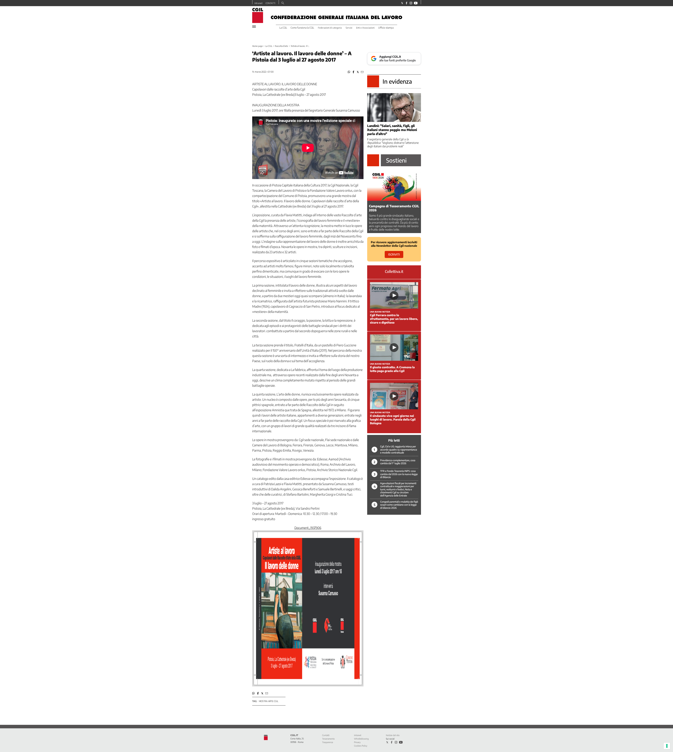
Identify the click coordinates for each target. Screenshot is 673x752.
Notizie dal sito (393, 735)
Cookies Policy (360, 745)
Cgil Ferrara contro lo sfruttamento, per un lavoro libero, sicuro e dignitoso (394, 318)
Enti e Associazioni (365, 27)
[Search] (282, 3)
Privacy (357, 742)
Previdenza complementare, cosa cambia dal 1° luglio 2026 (397, 462)
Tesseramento (328, 738)
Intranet (258, 3)
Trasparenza (327, 742)
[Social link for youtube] (415, 3)
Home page (257, 46)
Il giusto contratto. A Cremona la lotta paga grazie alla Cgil (392, 369)
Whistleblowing (361, 738)
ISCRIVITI (394, 254)
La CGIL (268, 46)
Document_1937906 (307, 528)
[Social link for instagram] (411, 3)
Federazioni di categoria (330, 27)
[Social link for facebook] (406, 3)
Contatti (325, 735)
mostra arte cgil (268, 701)
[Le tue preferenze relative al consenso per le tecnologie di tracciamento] (667, 746)
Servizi (349, 27)
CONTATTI (270, 3)
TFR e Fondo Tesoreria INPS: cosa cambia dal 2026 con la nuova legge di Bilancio (399, 474)
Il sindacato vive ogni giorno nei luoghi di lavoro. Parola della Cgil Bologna (393, 419)
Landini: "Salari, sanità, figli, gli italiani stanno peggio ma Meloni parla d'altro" (392, 130)
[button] (349, 72)
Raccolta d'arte (281, 46)
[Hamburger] (254, 27)
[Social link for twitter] (402, 3)
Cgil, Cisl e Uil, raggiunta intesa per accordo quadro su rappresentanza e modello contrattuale (398, 449)
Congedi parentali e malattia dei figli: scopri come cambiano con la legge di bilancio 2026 (399, 504)
